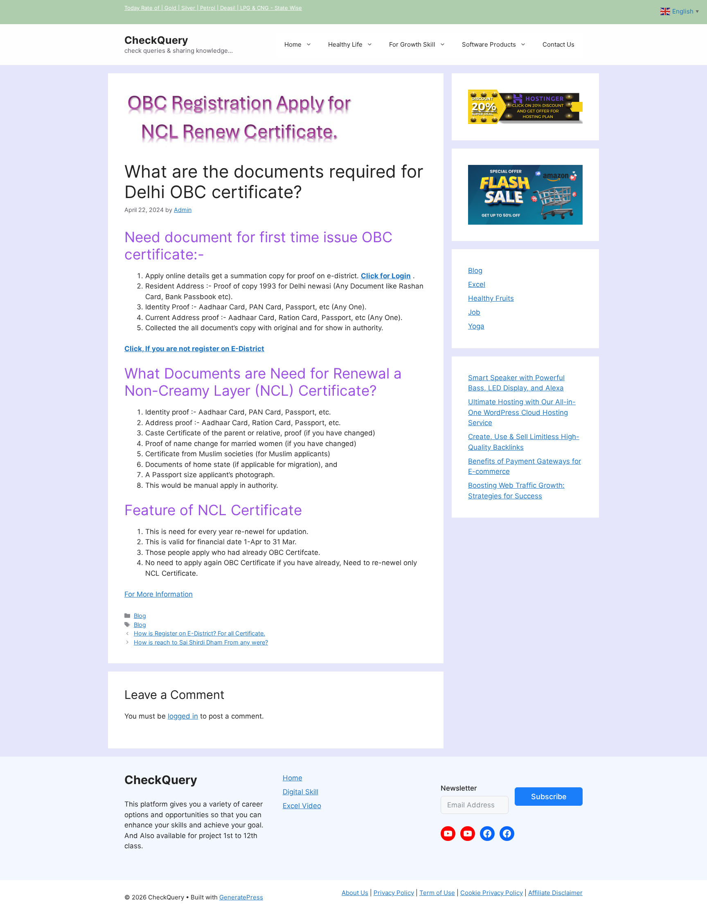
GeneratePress (241, 897)
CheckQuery (156, 40)
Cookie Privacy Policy (491, 893)
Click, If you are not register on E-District (194, 349)
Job (474, 312)
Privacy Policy (394, 893)
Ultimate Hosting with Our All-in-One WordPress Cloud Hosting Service (522, 412)
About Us (355, 893)
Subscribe (549, 796)
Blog (140, 615)
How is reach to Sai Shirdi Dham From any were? (201, 642)
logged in (183, 716)
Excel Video (302, 806)
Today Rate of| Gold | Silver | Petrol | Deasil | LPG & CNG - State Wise (213, 8)
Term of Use (437, 893)
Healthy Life (345, 44)
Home (293, 44)
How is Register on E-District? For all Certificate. (199, 633)
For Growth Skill (412, 44)
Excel (476, 284)
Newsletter (459, 788)
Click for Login (386, 276)
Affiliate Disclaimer (555, 893)
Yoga (476, 326)
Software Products (489, 44)
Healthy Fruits (491, 298)
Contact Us (558, 44)
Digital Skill (300, 792)
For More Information (158, 594)
